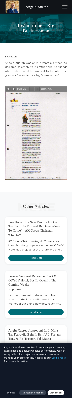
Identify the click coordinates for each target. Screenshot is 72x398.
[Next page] (13, 89)
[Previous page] (8, 89)
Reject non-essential (33, 392)
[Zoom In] (37, 89)
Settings (11, 392)
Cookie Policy (58, 357)
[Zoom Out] (31, 89)
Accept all (56, 392)
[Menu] (62, 7)
